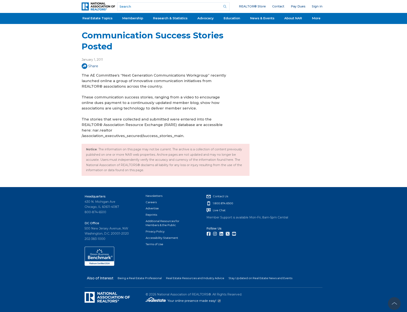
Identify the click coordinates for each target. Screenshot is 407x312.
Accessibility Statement (162, 237)
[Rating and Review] (99, 265)
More (316, 18)
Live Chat (219, 210)
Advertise (152, 208)
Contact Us (220, 196)
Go (225, 6)
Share (93, 66)
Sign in (317, 6)
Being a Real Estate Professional (140, 278)
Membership (132, 18)
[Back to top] (394, 303)
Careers (151, 202)
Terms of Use (154, 244)
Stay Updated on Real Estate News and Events (260, 278)
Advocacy (205, 18)
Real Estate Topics (97, 18)
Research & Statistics (170, 18)
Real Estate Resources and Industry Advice (195, 278)
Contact (278, 6)
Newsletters (154, 195)
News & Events (262, 18)
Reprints (151, 214)
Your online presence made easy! (193, 301)
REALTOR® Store (252, 6)
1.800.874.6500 (223, 203)
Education (232, 18)
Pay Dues (298, 6)
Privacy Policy (155, 231)
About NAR (293, 18)
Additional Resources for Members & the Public (162, 223)
